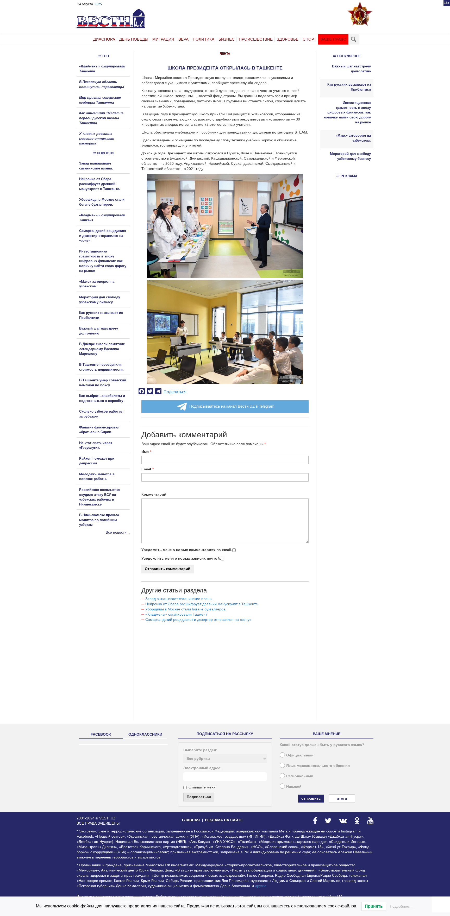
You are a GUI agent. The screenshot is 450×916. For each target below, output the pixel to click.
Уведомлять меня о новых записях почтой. (181, 558)
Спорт (309, 39)
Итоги (342, 798)
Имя (145, 452)
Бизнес (226, 39)
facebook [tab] (101, 734)
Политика (203, 39)
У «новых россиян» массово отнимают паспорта (96, 138)
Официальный (300, 755)
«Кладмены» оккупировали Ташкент (176, 614)
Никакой (294, 786)
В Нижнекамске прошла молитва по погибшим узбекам (99, 520)
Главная (191, 820)
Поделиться (175, 392)
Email (146, 469)
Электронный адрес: (202, 768)
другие (260, 886)
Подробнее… (401, 906)
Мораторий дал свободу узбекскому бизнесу (350, 156)
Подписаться (199, 797)
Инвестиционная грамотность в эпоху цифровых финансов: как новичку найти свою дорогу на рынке (102, 261)
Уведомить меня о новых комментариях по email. (186, 550)
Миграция (163, 39)
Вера (183, 39)
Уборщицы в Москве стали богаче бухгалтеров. (185, 609)
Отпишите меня (202, 787)
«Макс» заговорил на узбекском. (353, 138)
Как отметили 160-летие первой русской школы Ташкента (101, 118)
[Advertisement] (108, 591)
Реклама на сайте (224, 820)
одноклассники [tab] (145, 734)
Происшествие (256, 39)
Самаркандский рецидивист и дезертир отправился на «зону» (198, 619)
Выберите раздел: (200, 750)
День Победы (133, 39)
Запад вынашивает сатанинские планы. (179, 599)
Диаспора (104, 39)
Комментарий (153, 494)
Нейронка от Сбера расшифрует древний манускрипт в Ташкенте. (202, 604)
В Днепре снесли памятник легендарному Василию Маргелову (102, 349)
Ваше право (333, 39)
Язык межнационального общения (318, 765)
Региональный (299, 776)
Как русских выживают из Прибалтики (349, 87)
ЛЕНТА (225, 53)
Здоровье (287, 39)
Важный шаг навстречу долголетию (351, 68)
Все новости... (118, 532)
